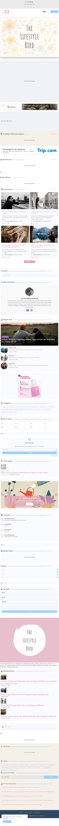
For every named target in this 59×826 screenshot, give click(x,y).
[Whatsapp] (6, 223)
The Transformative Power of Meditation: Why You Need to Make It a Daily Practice (27, 800)
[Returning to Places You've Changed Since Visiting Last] (4, 350)
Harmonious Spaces (24, 407)
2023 (30, 577)
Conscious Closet (6, 407)
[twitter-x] (28, 7)
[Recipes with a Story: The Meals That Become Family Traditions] (4, 365)
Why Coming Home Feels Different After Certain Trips (24, 473)
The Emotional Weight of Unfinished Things (13, 212)
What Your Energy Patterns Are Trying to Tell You (43, 212)
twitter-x (45, 423)
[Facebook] (2, 223)
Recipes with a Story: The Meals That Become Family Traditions (13, 246)
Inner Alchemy (34, 407)
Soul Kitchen (37, 409)
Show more (53, 134)
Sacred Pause (23, 409)
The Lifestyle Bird (5, 474)
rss (45, 427)
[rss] (34, 7)
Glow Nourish (15, 407)
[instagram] (25, 7)
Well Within (4, 412)
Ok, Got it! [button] (7, 821)
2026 (30, 569)
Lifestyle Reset (42, 407)
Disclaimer (37, 812)
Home (21, 812)
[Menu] (2, 11)
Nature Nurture (5, 409)
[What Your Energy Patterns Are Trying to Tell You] (4, 357)
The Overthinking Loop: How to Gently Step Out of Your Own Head (22, 796)
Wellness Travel (12, 412)
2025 (30, 572)
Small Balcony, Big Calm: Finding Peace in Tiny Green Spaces (20, 787)
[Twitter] (4, 223)
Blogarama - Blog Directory (40, 815)
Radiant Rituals (14, 409)
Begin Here (29, 53)
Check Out (29, 504)
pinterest (16, 427)
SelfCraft (30, 409)
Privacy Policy (29, 812)
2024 (30, 574)
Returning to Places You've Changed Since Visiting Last (42, 246)
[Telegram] (8, 223)
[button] (44, 11)
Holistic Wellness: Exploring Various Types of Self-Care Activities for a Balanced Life (28, 791)
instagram (16, 423)
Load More (29, 261)
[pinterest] (31, 7)
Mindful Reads (51, 407)
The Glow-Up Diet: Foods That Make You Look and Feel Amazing (21, 804)
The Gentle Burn (46, 409)
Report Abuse (7, 726)
